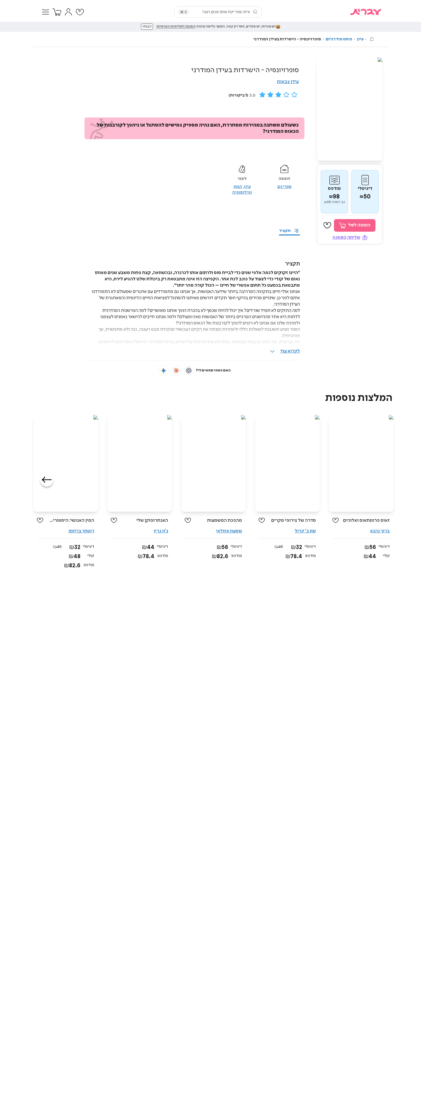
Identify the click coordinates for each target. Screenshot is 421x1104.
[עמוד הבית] (371, 39)
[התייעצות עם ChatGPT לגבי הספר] (189, 370)
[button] (45, 12)
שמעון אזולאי (229, 531)
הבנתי (147, 27)
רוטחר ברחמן (81, 531)
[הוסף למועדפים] (327, 225)
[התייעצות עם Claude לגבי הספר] (176, 370)
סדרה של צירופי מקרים (293, 520)
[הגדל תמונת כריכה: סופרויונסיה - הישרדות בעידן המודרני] (349, 109)
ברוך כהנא (380, 531)
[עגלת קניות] (57, 12)
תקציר (285, 231)
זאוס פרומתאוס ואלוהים (366, 520)
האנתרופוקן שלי (152, 520)
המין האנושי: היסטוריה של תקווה (71, 520)
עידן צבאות (288, 81)
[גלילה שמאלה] (46, 480)
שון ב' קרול (305, 531)
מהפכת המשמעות (224, 520)
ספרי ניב (284, 186)
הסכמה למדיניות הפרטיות (175, 27)
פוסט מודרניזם (339, 39)
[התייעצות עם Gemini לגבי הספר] (163, 370)
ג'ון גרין (161, 531)
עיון (360, 39)
